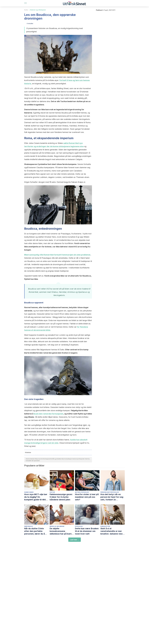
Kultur (26, 10)
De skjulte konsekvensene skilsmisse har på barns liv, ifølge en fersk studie (62, 531)
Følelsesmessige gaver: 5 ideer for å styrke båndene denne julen (61, 497)
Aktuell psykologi (82, 492)
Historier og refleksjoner (38, 10)
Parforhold (28, 526)
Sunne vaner (28, 492)
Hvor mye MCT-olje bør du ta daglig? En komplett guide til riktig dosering (35, 497)
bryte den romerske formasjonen (48, 414)
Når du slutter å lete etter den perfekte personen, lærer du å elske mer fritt (34, 531)
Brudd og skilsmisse (57, 526)
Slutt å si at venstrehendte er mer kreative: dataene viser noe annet (111, 531)
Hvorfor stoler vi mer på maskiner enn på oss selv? (87, 497)
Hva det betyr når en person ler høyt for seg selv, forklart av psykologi (111, 497)
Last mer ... (74, 540)
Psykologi (79, 526)
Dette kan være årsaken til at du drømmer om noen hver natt (87, 531)
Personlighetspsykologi (109, 492)
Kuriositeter (105, 526)
